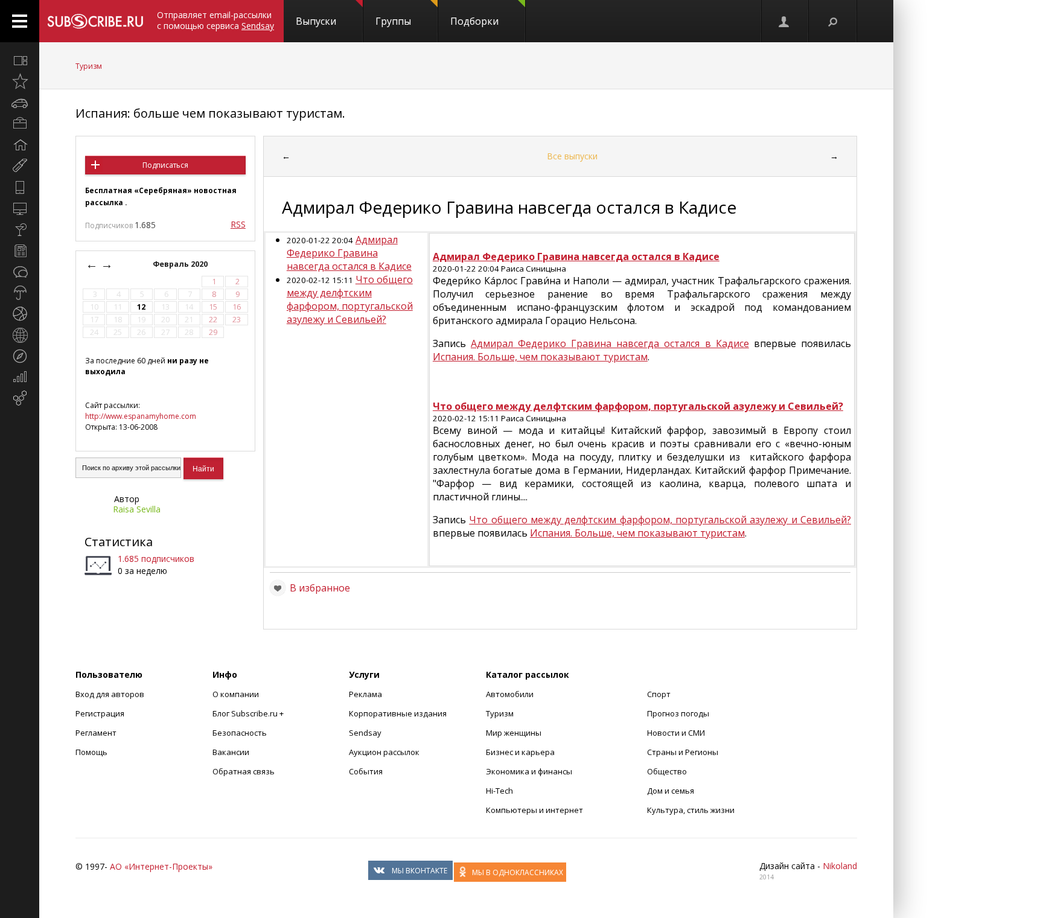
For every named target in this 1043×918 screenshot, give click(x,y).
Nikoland (840, 866)
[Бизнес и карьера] (19, 124)
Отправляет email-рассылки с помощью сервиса (215, 20)
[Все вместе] (19, 60)
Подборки (474, 21)
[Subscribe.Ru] (95, 21)
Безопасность (239, 732)
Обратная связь (243, 771)
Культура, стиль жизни (691, 810)
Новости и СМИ (676, 732)
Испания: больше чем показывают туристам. (210, 113)
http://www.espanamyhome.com (140, 416)
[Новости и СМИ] (19, 250)
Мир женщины (513, 732)
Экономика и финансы (529, 771)
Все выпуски (572, 156)
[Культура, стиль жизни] (19, 229)
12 (141, 307)
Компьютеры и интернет (534, 810)
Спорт (659, 694)
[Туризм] (19, 356)
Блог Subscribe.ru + (248, 713)
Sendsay (365, 732)
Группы (393, 21)
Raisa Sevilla (137, 509)
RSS (238, 224)
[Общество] (19, 272)
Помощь (91, 752)
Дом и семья (670, 790)
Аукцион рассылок (384, 752)
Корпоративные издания (398, 713)
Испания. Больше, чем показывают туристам (540, 356)
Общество (667, 771)
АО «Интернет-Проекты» (161, 866)
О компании (235, 694)
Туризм (88, 66)
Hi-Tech (499, 790)
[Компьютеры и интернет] (19, 208)
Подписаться (165, 165)
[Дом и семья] (19, 145)
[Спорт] (19, 314)
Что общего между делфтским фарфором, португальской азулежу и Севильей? (350, 299)
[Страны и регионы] (19, 335)
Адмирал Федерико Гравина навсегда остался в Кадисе (349, 253)
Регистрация (99, 713)
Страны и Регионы (682, 752)
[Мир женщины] (19, 166)
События (366, 771)
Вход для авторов (109, 694)
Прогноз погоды (678, 713)
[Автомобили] (19, 103)
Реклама (365, 694)
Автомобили (510, 694)
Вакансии (230, 752)
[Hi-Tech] (19, 187)
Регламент (95, 732)
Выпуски (316, 21)
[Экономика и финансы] (19, 377)
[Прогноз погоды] (19, 293)
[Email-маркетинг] (19, 398)
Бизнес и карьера (520, 752)
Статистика (119, 542)
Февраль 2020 (181, 264)
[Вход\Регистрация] (785, 21)
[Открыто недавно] (19, 81)
